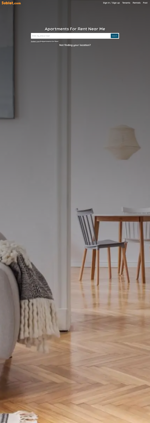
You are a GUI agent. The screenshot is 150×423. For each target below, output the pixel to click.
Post (145, 2)
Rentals (137, 2)
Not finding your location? (75, 45)
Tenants (126, 2)
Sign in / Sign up (111, 2)
